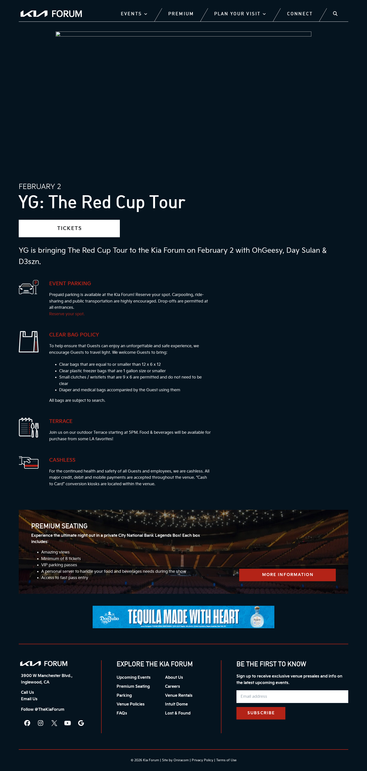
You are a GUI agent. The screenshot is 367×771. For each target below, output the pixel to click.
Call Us (27, 692)
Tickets (69, 229)
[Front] (44, 663)
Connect (300, 14)
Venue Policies (131, 704)
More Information (288, 574)
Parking (124, 695)
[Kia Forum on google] (81, 723)
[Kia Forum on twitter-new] (54, 723)
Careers (172, 686)
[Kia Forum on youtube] (67, 723)
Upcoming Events (134, 677)
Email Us (29, 699)
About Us (174, 677)
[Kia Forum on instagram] (40, 723)
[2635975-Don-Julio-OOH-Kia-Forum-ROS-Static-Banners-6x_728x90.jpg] (183, 616)
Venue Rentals (178, 695)
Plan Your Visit (237, 14)
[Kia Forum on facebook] (27, 723)
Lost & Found (177, 713)
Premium (181, 14)
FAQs (122, 713)
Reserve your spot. (67, 314)
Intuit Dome (176, 704)
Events (131, 14)
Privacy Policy (202, 760)
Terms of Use (226, 760)
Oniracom (181, 760)
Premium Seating (133, 686)
